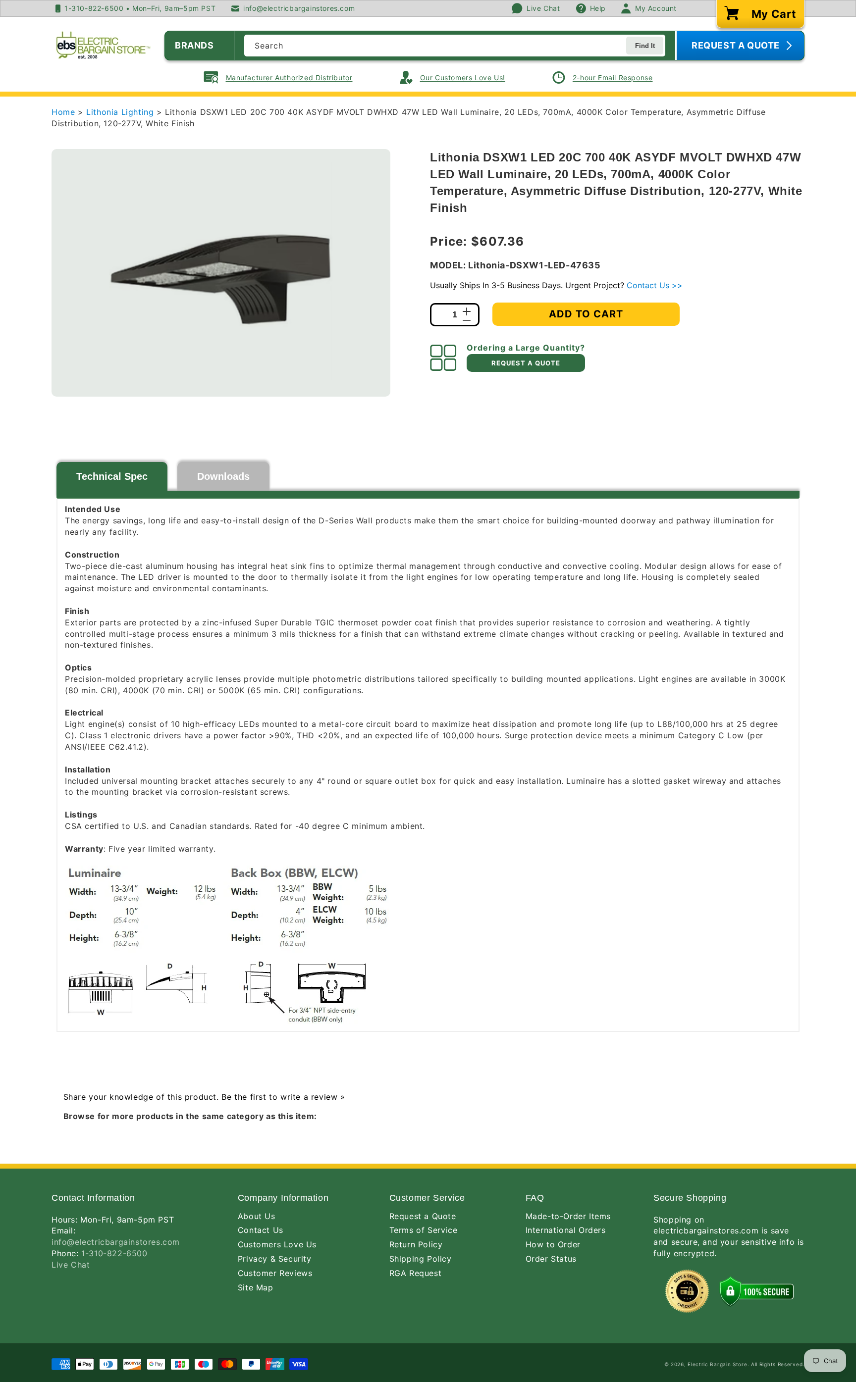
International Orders (566, 1230)
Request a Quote (422, 1216)
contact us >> (655, 285)
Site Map (255, 1287)
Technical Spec (112, 476)
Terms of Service (423, 1230)
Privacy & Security (275, 1259)
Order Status (551, 1259)
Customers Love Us (277, 1244)
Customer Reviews (275, 1273)
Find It (645, 46)
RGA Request (415, 1273)
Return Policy (416, 1244)
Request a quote (525, 363)
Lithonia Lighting (121, 112)
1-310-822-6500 (114, 1253)
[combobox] (454, 45)
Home (63, 112)
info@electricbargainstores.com (116, 1242)
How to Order (553, 1244)
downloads (223, 476)
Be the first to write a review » (283, 1097)
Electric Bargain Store (717, 1364)
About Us (256, 1216)
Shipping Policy (420, 1259)
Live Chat (71, 1265)
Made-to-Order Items (568, 1216)
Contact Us (260, 1230)
